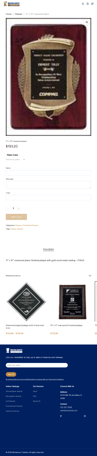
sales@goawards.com (68, 410)
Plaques (18, 14)
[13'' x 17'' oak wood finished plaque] (70, 301)
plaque (13, 229)
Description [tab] (48, 249)
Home (8, 14)
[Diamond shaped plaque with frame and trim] (26, 301)
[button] (92, 4)
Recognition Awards (13, 396)
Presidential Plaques (30, 225)
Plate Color (12, 155)
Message (9, 179)
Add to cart (16, 217)
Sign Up (11, 374)
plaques (20, 229)
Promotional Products (14, 406)
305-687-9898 (66, 407)
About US (36, 401)
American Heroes (12, 411)
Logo (8, 193)
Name (8, 168)
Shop (35, 391)
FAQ (34, 396)
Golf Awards (10, 401)
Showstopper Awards (14, 391)
